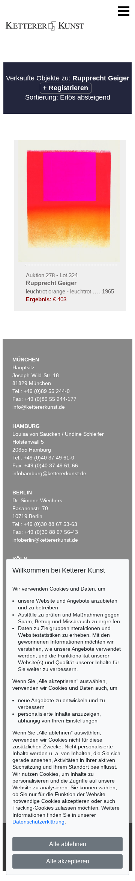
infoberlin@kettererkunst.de (45, 540)
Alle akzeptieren (67, 861)
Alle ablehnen (67, 844)
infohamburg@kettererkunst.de (49, 473)
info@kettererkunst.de (38, 407)
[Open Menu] (123, 11)
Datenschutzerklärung (38, 822)
